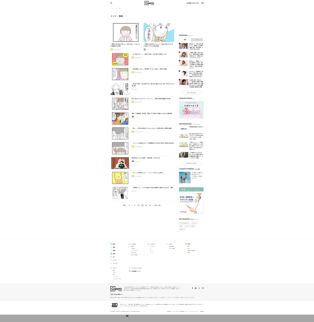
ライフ (114, 268)
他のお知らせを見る (191, 163)
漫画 (114, 253)
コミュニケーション (117, 278)
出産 (188, 248)
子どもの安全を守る (184, 223)
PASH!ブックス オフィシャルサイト (187, 297)
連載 (114, 250)
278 (156, 205)
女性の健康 (171, 246)
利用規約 (169, 311)
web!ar (119, 297)
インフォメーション (136, 268)
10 (138, 205)
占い (114, 257)
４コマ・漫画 (117, 8)
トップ (111, 8)
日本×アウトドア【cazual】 (147, 297)
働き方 (132, 246)
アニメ (151, 250)
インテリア (115, 276)
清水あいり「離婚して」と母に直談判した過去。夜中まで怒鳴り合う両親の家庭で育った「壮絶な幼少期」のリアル (196, 64)
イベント (152, 252)
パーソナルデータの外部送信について (180, 311)
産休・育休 (133, 252)
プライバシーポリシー (193, 311)
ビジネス (133, 244)
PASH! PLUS (126, 297)
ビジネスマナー (134, 250)
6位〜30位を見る (191, 92)
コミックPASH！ (176, 297)
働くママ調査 (134, 254)
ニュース (115, 263)
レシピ (114, 260)
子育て (189, 244)
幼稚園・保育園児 (191, 250)
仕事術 (132, 248)
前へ (124, 205)
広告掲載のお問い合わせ (192, 3)
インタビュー (195, 223)
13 (150, 205)
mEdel (122, 297)
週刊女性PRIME (113, 297)
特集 (114, 247)
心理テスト (182, 229)
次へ (159, 205)
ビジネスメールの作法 (190, 226)
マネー (114, 272)
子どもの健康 (172, 248)
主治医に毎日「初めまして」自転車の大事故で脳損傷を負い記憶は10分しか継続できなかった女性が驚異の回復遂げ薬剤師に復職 (196, 83)
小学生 (188, 252)
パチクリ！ (169, 297)
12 (146, 205)
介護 (181, 226)
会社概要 (202, 311)
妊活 (188, 246)
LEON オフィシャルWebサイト (160, 297)
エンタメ (152, 244)
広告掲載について (136, 271)
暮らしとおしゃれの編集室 (135, 297)
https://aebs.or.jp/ (143, 306)
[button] (127, 316)
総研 (114, 244)
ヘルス (170, 244)
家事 (114, 270)
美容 (114, 274)
